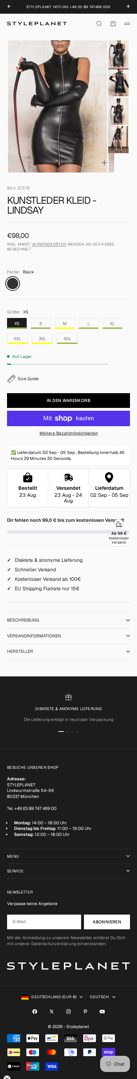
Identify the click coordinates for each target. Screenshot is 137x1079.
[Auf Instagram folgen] (68, 1011)
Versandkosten (49, 244)
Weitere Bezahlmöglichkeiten (68, 433)
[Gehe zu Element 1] (118, 53)
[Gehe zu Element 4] (118, 139)
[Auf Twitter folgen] (51, 1011)
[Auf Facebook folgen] (35, 1011)
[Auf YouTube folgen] (102, 1011)
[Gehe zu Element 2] (118, 82)
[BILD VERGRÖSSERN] (104, 163)
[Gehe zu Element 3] (118, 111)
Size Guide (28, 379)
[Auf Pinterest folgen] (85, 1011)
